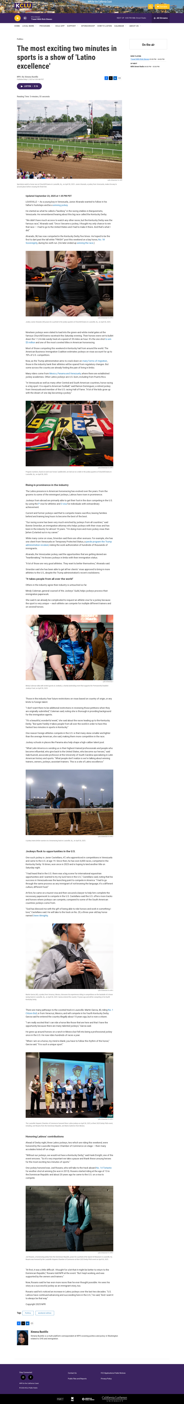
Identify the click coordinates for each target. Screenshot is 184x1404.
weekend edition (44, 1313)
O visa (64, 503)
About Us (134, 26)
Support (71, 26)
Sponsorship (88, 26)
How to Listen (104, 26)
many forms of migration (94, 361)
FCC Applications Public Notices (113, 1373)
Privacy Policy (106, 1379)
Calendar (119, 26)
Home (17, 26)
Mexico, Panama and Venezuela (65, 373)
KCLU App (60, 26)
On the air (148, 45)
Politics (20, 39)
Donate (163, 6)
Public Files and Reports (77, 1379)
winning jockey (60, 205)
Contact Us (72, 1373)
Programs (45, 26)
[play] (18, 18)
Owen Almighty (40, 915)
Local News (28, 26)
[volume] (25, 18)
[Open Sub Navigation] (36, 26)
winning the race (85, 243)
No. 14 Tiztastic (104, 1167)
